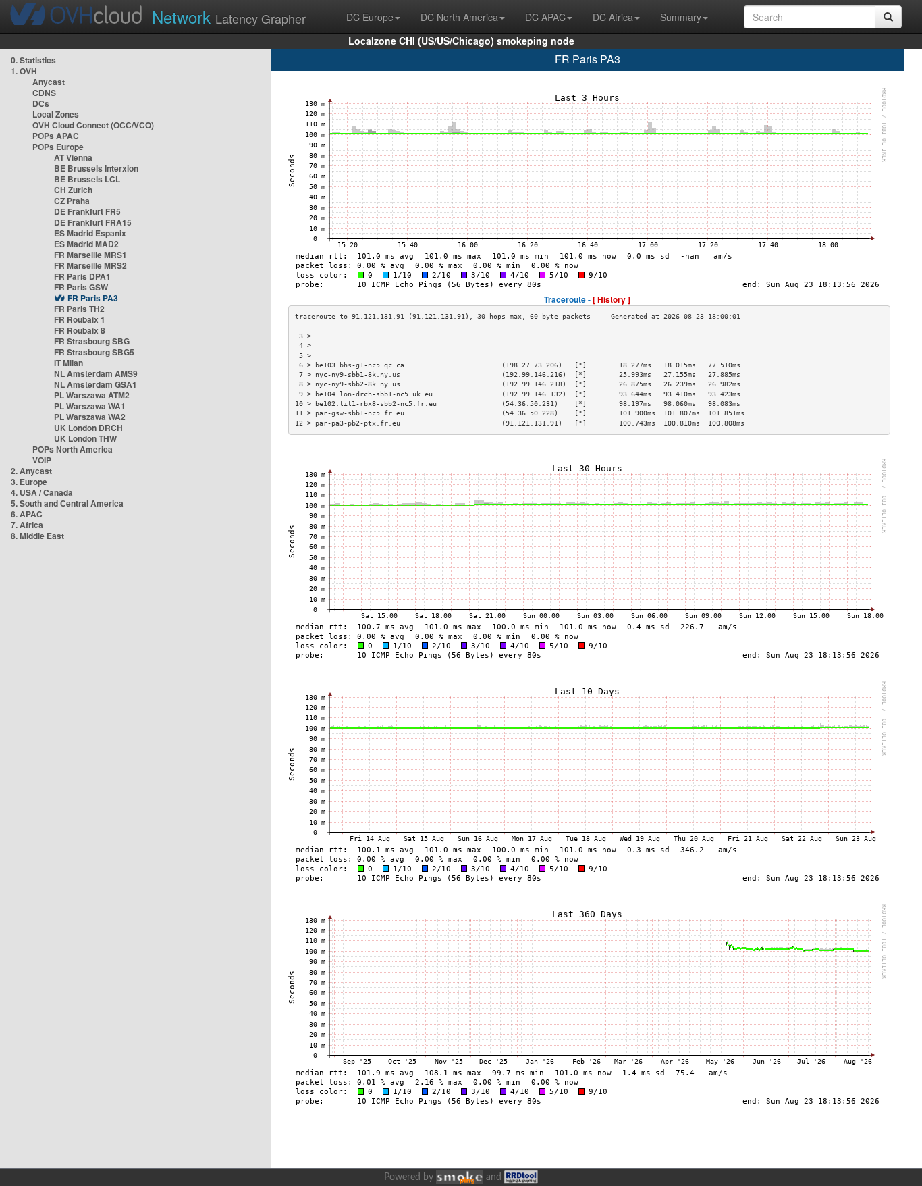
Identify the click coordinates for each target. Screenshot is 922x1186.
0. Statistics (33, 60)
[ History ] (611, 299)
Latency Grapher (229, 16)
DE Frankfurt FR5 (87, 211)
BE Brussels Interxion (96, 168)
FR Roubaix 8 (79, 330)
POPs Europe (58, 146)
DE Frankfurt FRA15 (93, 222)
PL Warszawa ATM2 (92, 395)
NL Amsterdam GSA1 (95, 384)
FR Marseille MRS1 (90, 255)
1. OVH (24, 71)
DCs (40, 103)
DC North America (459, 17)
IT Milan (68, 363)
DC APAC (545, 17)
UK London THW (85, 438)
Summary (680, 17)
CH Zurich (73, 190)
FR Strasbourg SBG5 (94, 352)
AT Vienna (73, 157)
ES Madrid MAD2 (86, 244)
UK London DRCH (88, 427)
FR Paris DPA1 (82, 276)
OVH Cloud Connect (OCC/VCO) (93, 125)
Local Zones (55, 114)
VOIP (41, 460)
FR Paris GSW (81, 287)
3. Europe (29, 481)
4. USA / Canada (42, 492)
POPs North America (72, 449)
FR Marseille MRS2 (90, 265)
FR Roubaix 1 (79, 319)
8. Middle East (37, 536)
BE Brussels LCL (87, 179)
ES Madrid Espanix (90, 233)
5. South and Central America (67, 503)
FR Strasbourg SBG (92, 341)
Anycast (48, 82)
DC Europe (370, 17)
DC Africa (613, 17)
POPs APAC (55, 136)
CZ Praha (72, 201)
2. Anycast (31, 471)
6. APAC (27, 514)
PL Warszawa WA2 (90, 417)
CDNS (44, 92)
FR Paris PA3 (92, 298)
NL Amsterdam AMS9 (96, 373)
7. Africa (27, 525)
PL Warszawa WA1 (90, 406)
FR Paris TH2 (79, 309)
